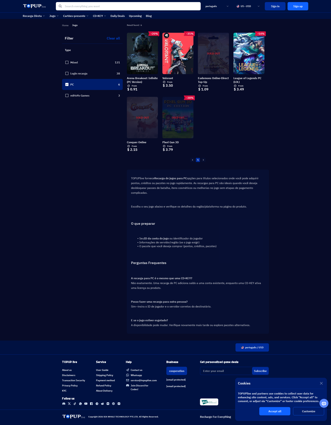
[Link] (64, 403)
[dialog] (281, 399)
